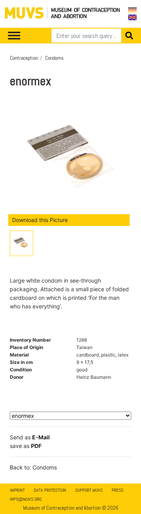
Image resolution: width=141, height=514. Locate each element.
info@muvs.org (26, 499)
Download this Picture (40, 220)
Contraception (24, 57)
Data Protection (50, 490)
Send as (30, 437)
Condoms (54, 57)
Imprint (17, 490)
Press (117, 490)
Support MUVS (89, 490)
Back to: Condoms (33, 467)
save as (26, 445)
